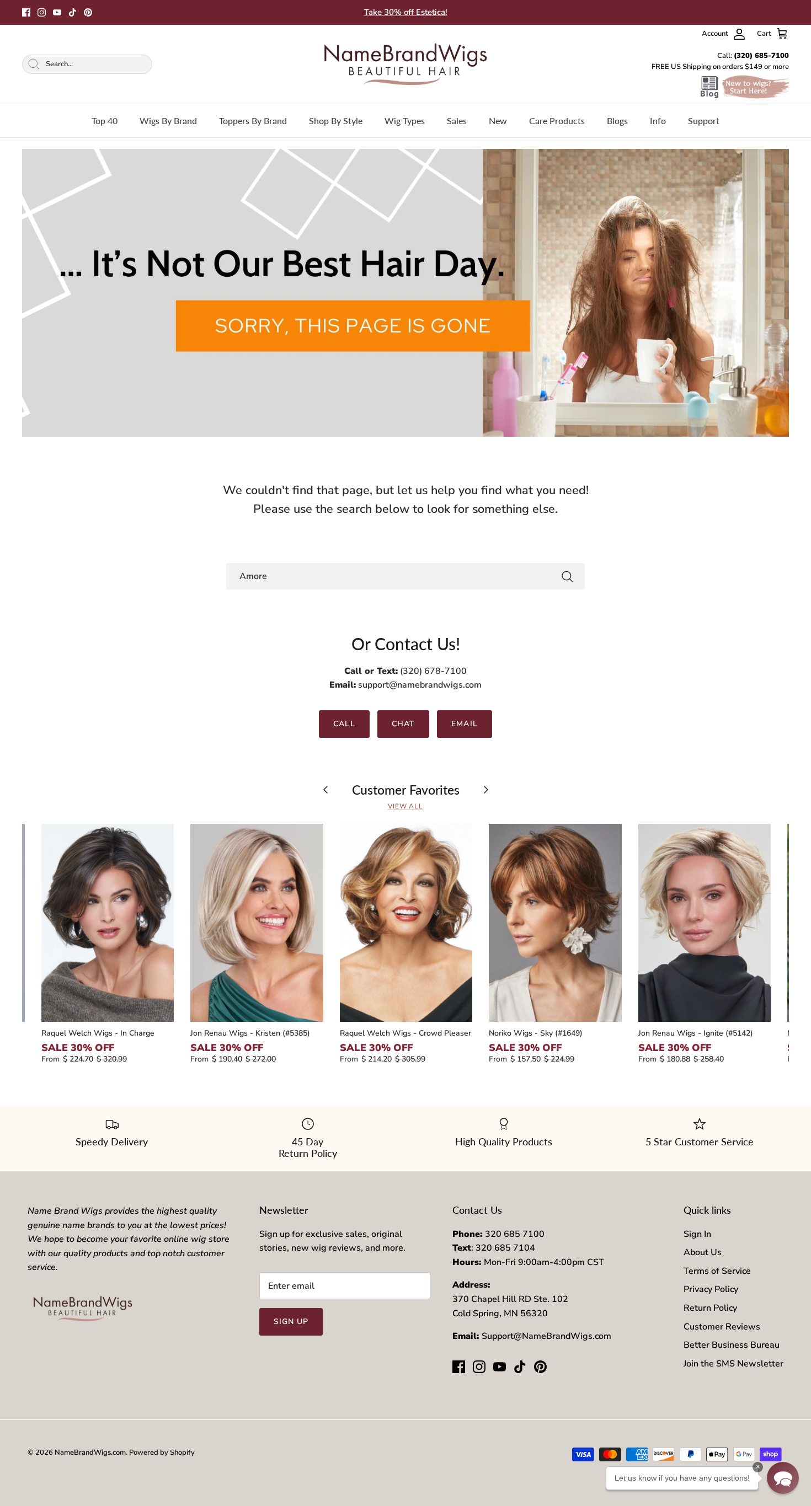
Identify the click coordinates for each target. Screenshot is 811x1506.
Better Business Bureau (732, 1345)
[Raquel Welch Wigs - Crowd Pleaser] (406, 923)
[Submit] (567, 576)
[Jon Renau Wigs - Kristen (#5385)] (256, 923)
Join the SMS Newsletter (733, 1364)
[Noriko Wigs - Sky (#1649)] (555, 923)
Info (658, 120)
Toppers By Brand (253, 120)
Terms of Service (717, 1271)
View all (406, 806)
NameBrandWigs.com (90, 1452)
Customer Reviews (722, 1327)
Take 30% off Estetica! (405, 12)
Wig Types (405, 120)
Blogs (617, 120)
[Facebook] (26, 12)
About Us (703, 1252)
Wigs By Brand (168, 120)
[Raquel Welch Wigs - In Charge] (107, 923)
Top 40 (105, 120)
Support (703, 120)
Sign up (291, 1321)
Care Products (557, 120)
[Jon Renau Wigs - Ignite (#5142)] (704, 923)
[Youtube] (57, 12)
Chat (403, 724)
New (498, 120)
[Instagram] (42, 12)
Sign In (697, 1234)
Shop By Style (335, 120)
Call (344, 724)
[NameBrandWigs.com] (405, 64)
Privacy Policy (711, 1289)
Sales (457, 120)
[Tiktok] (72, 12)
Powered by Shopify (162, 1452)
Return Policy (710, 1308)
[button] (783, 1478)
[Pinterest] (88, 12)
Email (464, 724)
